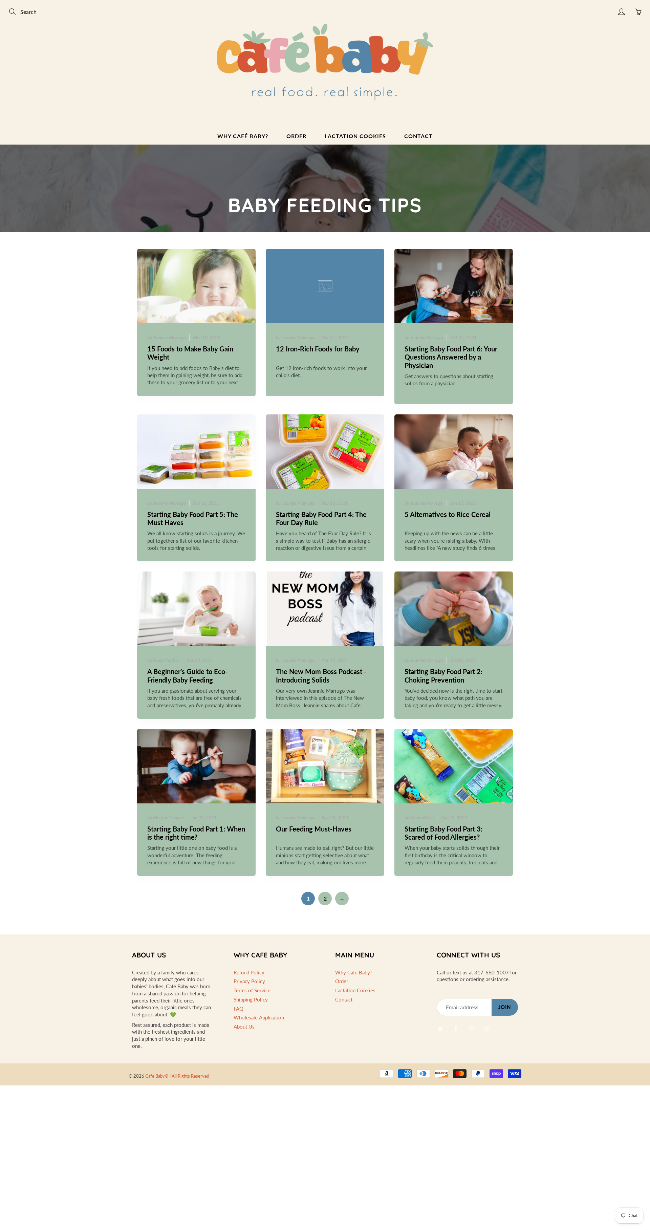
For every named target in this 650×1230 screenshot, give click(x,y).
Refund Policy (249, 972)
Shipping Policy (251, 999)
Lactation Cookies (355, 136)
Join (504, 1007)
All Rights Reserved (190, 1076)
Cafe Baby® (157, 1076)
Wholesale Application (259, 1017)
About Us (244, 1027)
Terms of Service (252, 990)
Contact (418, 136)
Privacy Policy (249, 981)
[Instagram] (487, 1029)
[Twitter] (440, 1029)
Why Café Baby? (242, 136)
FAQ (238, 1009)
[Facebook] (456, 1029)
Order (296, 136)
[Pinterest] (471, 1029)
